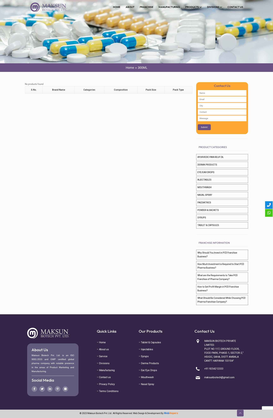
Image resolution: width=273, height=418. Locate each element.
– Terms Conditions (107, 391)
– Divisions (103, 363)
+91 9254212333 (213, 368)
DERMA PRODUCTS (207, 164)
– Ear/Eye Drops (148, 370)
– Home (101, 342)
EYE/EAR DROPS (205, 172)
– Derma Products (149, 363)
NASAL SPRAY (204, 195)
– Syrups (144, 356)
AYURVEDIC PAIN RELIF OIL (210, 157)
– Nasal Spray (146, 384)
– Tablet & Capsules (150, 342)
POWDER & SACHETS (208, 210)
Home (130, 67)
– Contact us (104, 377)
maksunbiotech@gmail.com (219, 377)
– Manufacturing (106, 370)
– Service (102, 356)
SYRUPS (201, 217)
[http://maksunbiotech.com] (48, 7)
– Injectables (146, 349)
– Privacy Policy (106, 384)
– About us (103, 349)
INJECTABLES (204, 179)
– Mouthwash (146, 377)
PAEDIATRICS (204, 202)
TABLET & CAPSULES (208, 225)
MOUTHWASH (204, 187)
